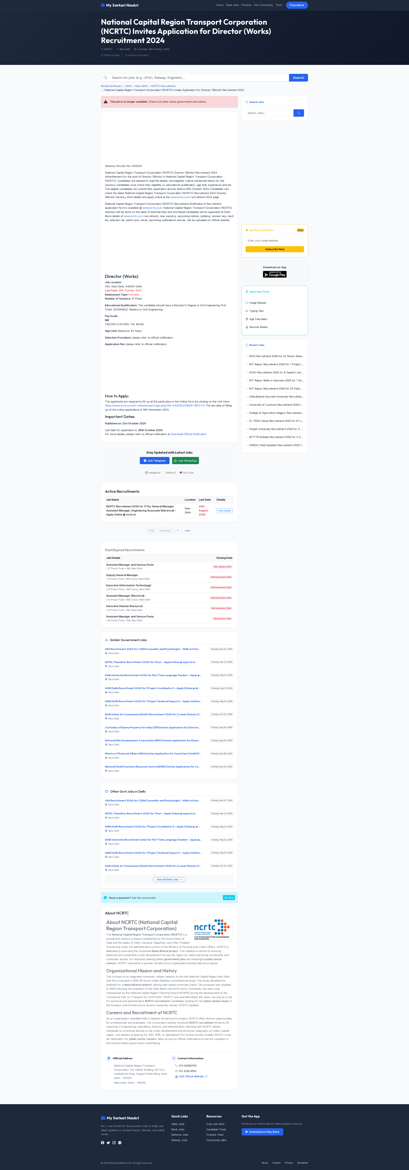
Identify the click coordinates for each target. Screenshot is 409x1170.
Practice (246, 5)
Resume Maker (258, 327)
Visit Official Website (191, 1076)
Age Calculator (258, 319)
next (187, 530)
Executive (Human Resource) (124, 606)
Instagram (154, 472)
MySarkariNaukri (111, 86)
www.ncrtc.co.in (180, 197)
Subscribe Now (274, 249)
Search (298, 78)
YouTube (188, 472)
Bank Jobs (177, 1129)
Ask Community (263, 5)
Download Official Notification (188, 434)
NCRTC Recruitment (163, 86)
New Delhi (141, 86)
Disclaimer (302, 1162)
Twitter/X (170, 472)
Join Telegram (157, 460)
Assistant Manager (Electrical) (125, 595)
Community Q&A (216, 1140)
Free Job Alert (215, 1124)
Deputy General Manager (122, 575)
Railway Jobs (179, 1140)
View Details (224, 510)
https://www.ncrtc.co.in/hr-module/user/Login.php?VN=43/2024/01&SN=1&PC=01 (155, 405)
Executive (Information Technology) (128, 585)
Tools (278, 5)
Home (220, 5)
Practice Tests (215, 1134)
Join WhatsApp (187, 460)
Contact (276, 1162)
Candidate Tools (216, 1129)
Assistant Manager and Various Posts (130, 564)
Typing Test (256, 310)
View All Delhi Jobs (168, 879)
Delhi (128, 86)
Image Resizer (257, 302)
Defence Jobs (179, 1134)
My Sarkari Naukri (122, 5)
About (265, 1162)
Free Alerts (297, 5)
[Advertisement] (169, 137)
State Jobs (232, 5)
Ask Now (229, 897)
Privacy (289, 1162)
